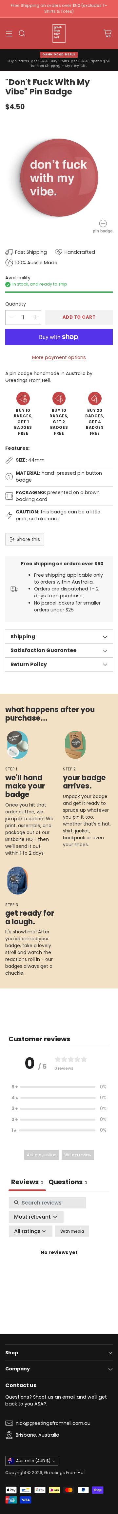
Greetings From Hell (65, 1472)
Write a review (77, 1155)
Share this (28, 539)
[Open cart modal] (107, 33)
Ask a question (41, 1155)
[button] (59, 1087)
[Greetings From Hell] (59, 33)
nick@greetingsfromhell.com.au (53, 1423)
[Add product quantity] (35, 317)
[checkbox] (72, 1231)
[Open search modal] (22, 33)
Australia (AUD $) (33, 1461)
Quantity (15, 304)
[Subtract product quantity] (11, 317)
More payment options (59, 357)
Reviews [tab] (27, 1181)
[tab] (68, 1182)
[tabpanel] (59, 1260)
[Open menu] (8, 33)
